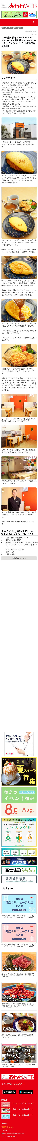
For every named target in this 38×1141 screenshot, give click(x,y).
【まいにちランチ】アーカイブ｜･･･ (24, 1103)
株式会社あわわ (7, 1127)
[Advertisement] (19, 646)
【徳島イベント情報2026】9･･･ (22, 1109)
